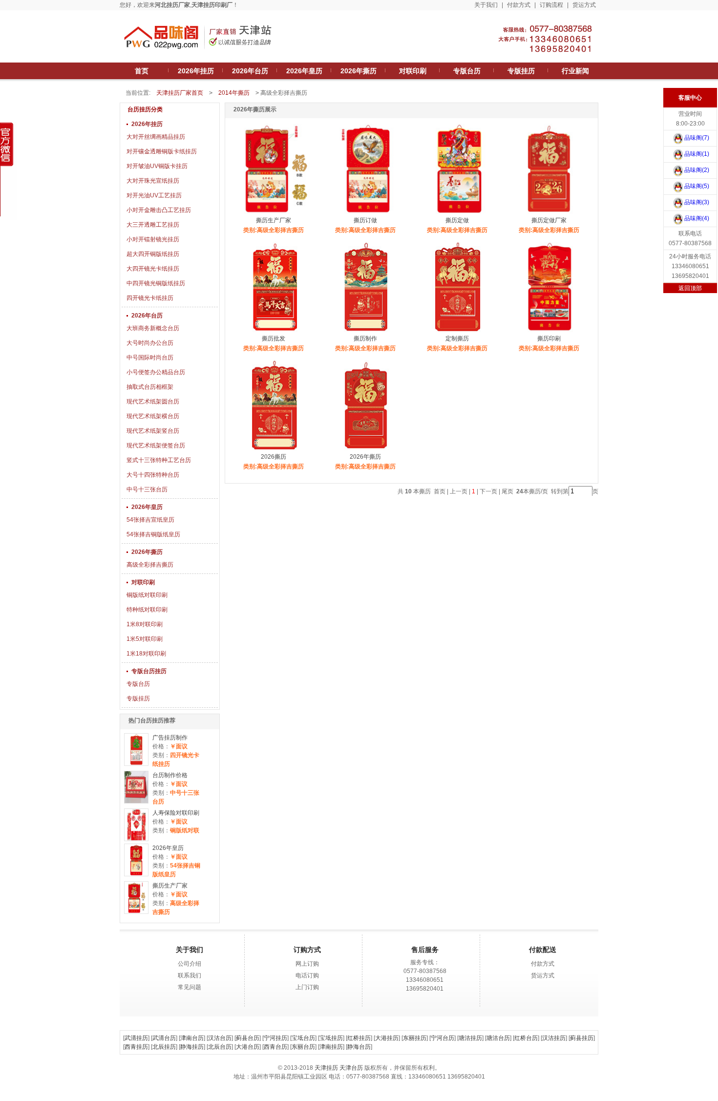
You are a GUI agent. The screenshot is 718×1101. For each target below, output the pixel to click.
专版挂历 (138, 698)
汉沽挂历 (554, 1038)
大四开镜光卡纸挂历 (153, 268)
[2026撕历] (274, 450)
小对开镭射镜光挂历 (153, 239)
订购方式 (307, 949)
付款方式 (518, 4)
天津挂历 (326, 1067)
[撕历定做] (458, 214)
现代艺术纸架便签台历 (156, 445)
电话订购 (307, 975)
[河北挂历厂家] (198, 54)
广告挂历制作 (170, 737)
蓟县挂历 (581, 1038)
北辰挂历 (164, 1046)
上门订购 (307, 987)
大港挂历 (387, 1038)
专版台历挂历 (149, 671)
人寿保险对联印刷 (175, 812)
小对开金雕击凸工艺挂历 (159, 210)
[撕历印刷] (549, 332)
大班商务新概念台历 (153, 328)
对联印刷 (143, 582)
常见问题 (189, 987)
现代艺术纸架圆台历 (153, 401)
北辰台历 (220, 1046)
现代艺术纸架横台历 (153, 416)
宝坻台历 (303, 1038)
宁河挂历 (275, 1038)
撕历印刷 (549, 338)
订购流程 (551, 4)
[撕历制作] (366, 332)
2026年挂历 (147, 124)
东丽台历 (303, 1046)
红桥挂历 (359, 1038)
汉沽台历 (220, 1038)
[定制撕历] (458, 332)
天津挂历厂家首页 (179, 92)
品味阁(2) (696, 170)
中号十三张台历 (147, 489)
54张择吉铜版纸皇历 (153, 534)
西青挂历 (136, 1046)
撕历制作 (365, 338)
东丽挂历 (414, 1038)
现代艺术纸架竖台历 (153, 430)
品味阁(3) (696, 202)
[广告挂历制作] (136, 749)
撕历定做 (457, 220)
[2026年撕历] (366, 450)
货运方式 (584, 4)
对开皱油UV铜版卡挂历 (157, 166)
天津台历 (351, 1067)
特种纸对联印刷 (147, 609)
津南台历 (192, 1038)
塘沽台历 (498, 1038)
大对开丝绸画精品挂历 (156, 136)
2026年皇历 (147, 507)
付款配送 (542, 949)
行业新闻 (575, 71)
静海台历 (359, 1046)
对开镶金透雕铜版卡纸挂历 (162, 151)
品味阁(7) (696, 137)
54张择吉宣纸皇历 (150, 519)
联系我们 (189, 975)
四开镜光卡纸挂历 (150, 298)
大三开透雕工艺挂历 (153, 224)
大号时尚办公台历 (150, 342)
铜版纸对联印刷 (147, 595)
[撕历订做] (366, 214)
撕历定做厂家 (549, 220)
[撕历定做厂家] (549, 214)
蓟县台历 (247, 1038)
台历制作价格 (170, 775)
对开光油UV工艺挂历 (154, 195)
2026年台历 (147, 315)
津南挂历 (331, 1046)
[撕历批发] (274, 332)
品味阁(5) (696, 186)
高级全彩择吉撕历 (150, 564)
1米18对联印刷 (146, 653)
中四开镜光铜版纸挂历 (156, 283)
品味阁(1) (696, 153)
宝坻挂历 (331, 1038)
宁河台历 (442, 1038)
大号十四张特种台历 (153, 474)
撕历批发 (273, 338)
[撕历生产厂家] (136, 897)
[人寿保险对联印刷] (136, 824)
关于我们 (486, 4)
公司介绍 (189, 963)
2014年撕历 (234, 92)
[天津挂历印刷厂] (530, 54)
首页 (141, 71)
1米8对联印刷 (145, 624)
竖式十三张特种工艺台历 (159, 460)
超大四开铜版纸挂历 (153, 254)
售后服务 (425, 949)
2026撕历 (273, 456)
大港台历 (247, 1046)
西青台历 (275, 1046)
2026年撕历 (147, 552)
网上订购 (307, 963)
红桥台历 (526, 1038)
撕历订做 (365, 220)
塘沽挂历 (470, 1038)
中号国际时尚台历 (150, 357)
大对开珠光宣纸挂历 (153, 180)
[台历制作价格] (136, 787)
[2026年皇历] (136, 860)
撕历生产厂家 (170, 885)
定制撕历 (457, 338)
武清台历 (164, 1038)
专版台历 (138, 683)
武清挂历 (136, 1038)
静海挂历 (192, 1046)
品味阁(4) (696, 218)
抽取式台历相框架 (150, 386)
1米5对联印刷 (145, 638)
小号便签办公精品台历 (156, 372)
